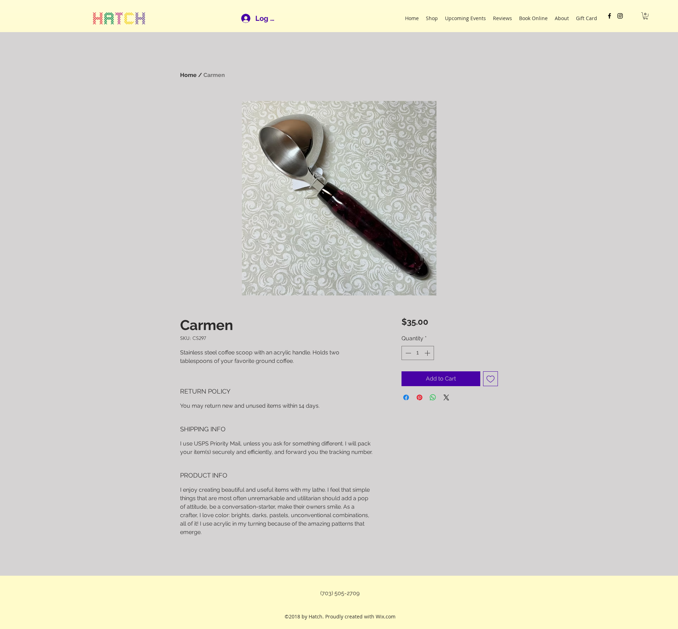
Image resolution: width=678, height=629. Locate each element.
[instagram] (620, 15)
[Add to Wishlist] (490, 378)
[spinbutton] (417, 353)
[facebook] (609, 15)
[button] (645, 15)
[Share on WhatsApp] (433, 397)
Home (188, 75)
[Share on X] (446, 397)
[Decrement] (407, 353)
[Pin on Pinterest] (419, 397)
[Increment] (428, 353)
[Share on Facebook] (406, 397)
